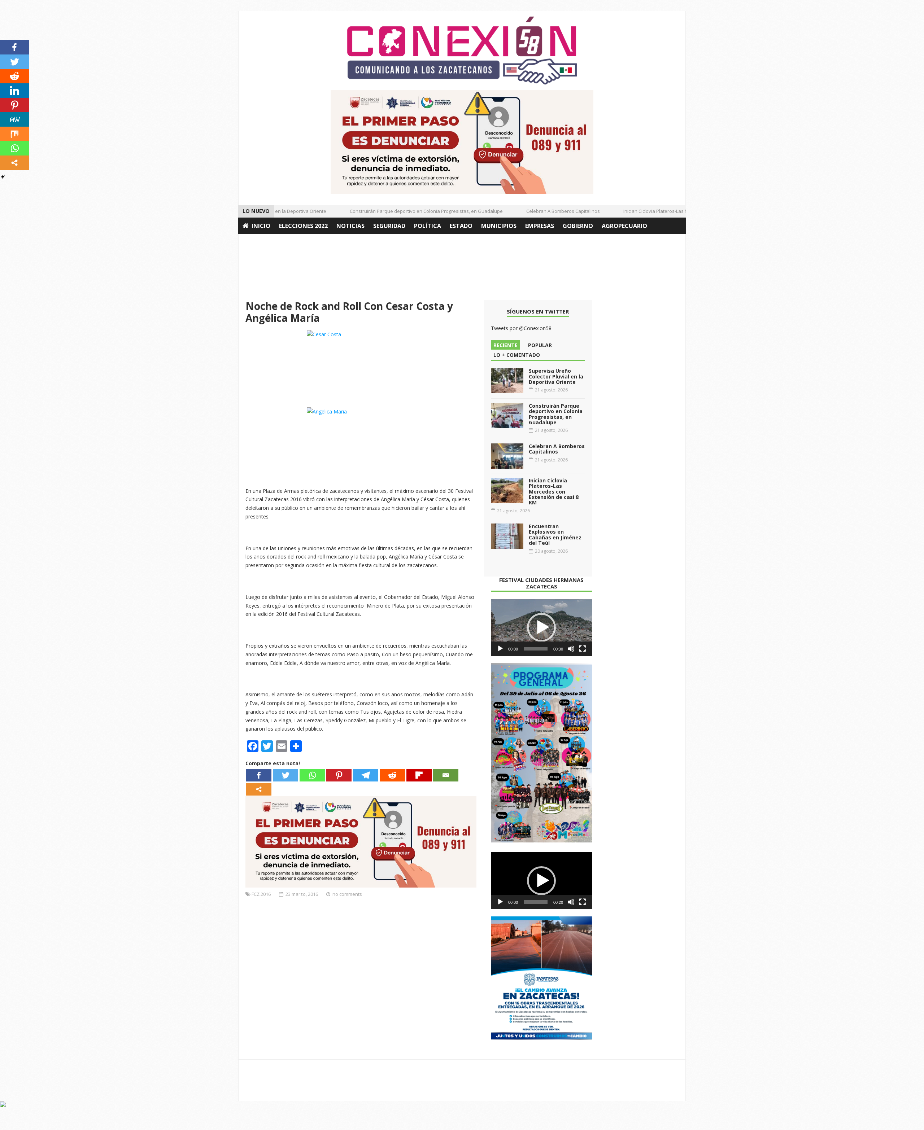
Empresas (539, 226)
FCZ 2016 (261, 894)
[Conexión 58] (462, 50)
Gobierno (578, 226)
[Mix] (14, 134)
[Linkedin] (14, 90)
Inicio (261, 226)
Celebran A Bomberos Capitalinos (548, 211)
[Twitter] (285, 775)
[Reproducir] (500, 648)
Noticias (350, 226)
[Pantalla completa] (582, 648)
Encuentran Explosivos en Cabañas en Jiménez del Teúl (555, 534)
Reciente (505, 345)
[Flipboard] (419, 775)
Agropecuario (624, 226)
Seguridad (389, 226)
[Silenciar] (571, 648)
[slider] (536, 649)
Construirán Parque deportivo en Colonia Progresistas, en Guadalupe (411, 211)
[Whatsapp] (312, 775)
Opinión (256, 242)
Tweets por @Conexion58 (521, 328)
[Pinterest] (339, 775)
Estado (461, 226)
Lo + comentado (516, 354)
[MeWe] (14, 119)
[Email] (445, 775)
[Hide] (3, 177)
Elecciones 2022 (303, 226)
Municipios (499, 226)
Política (427, 226)
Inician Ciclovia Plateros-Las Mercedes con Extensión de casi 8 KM (679, 211)
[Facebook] (258, 775)
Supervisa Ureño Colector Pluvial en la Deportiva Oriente (556, 376)
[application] (541, 627)
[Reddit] (392, 775)
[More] (258, 789)
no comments (347, 894)
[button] (541, 627)
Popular (540, 345)
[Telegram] (365, 775)
